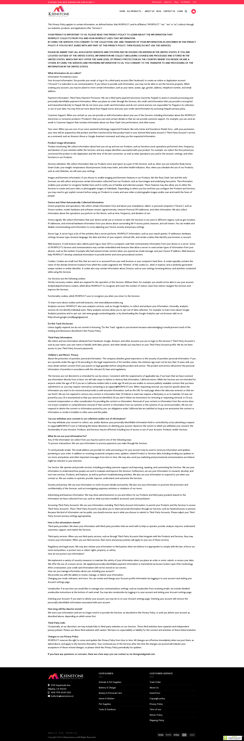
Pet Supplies (105, 704)
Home (122, 11)
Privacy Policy (156, 704)
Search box (155, 693)
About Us (167, 2)
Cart (194, 2)
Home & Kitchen (106, 698)
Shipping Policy (157, 720)
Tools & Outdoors (107, 709)
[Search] (186, 11)
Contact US (169, 11)
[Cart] (193, 11)
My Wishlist (185, 2)
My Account (156, 2)
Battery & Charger (107, 687)
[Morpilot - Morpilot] (62, 11)
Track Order (155, 682)
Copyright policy (157, 698)
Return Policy (156, 715)
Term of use (155, 709)
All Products (134, 11)
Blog (176, 2)
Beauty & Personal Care (110, 693)
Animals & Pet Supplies (110, 682)
